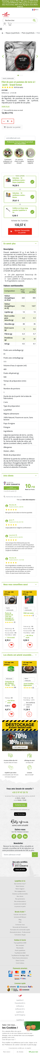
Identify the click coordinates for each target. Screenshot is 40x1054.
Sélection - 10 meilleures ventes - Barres (19, 195)
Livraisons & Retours (20, 917)
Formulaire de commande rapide (20, 930)
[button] (36, 616)
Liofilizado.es (20, 1006)
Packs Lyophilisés (20, 950)
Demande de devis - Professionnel (20, 932)
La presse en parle (20, 906)
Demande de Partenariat (20, 927)
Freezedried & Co (20, 1003)
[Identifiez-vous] (4, 24)
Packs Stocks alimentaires (20, 958)
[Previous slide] (3, 56)
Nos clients (20, 896)
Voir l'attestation (11, 488)
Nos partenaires (20, 899)
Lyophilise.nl (20, 1020)
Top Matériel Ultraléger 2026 (20, 955)
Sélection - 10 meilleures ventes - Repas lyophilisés (19, 180)
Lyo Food (4, 90)
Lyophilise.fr (20, 1000)
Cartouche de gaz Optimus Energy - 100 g (10, 683)
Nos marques (20, 945)
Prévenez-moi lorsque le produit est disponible (20, 143)
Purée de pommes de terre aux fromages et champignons (9, 616)
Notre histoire (20, 886)
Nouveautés (20, 948)
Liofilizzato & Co (20, 1009)
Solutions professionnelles (20, 894)
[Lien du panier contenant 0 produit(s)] (9, 24)
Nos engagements (20, 891)
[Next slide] (37, 56)
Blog (20, 919)
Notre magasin (20, 889)
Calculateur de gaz (20, 935)
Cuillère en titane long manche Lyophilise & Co (20, 210)
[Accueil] (3, 33)
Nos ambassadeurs (20, 901)
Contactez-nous (20, 924)
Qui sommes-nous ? (20, 884)
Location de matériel (20, 904)
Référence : (6, 93)
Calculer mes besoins (20, 914)
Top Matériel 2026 (20, 953)
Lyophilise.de (20, 1012)
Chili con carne (28, 613)
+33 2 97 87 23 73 (20, 792)
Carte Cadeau (20, 963)
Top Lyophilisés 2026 (20, 943)
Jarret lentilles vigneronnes (28, 684)
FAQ (20, 922)
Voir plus (5, 106)
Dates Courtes (20, 960)
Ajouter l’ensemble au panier (22, 231)
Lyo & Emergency (20, 1015)
